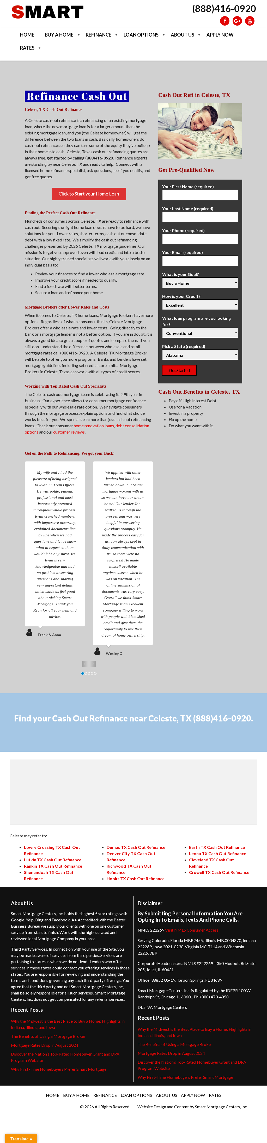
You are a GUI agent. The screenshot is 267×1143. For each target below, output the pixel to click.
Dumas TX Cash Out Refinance (136, 847)
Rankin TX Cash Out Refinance (53, 865)
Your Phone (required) (183, 230)
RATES (27, 48)
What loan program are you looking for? (196, 321)
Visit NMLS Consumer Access (192, 929)
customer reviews (69, 431)
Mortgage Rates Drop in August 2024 (44, 1045)
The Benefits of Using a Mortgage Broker (48, 1036)
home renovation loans (94, 425)
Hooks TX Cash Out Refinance (136, 878)
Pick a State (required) (183, 346)
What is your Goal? (180, 274)
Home (27, 35)
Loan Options (141, 35)
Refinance (98, 35)
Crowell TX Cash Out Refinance (219, 872)
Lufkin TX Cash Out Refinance (52, 859)
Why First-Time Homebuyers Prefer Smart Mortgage (58, 1069)
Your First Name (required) (188, 186)
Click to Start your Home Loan (89, 194)
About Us (182, 35)
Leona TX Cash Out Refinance (217, 853)
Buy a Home (59, 35)
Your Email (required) (182, 252)
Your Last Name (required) (187, 208)
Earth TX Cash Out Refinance (217, 847)
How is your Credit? (181, 296)
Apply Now (220, 35)
